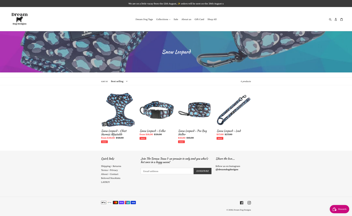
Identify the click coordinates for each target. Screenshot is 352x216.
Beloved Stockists (110, 177)
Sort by (104, 81)
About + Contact (109, 173)
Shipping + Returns (111, 165)
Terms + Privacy (109, 169)
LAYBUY (105, 181)
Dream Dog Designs (242, 209)
